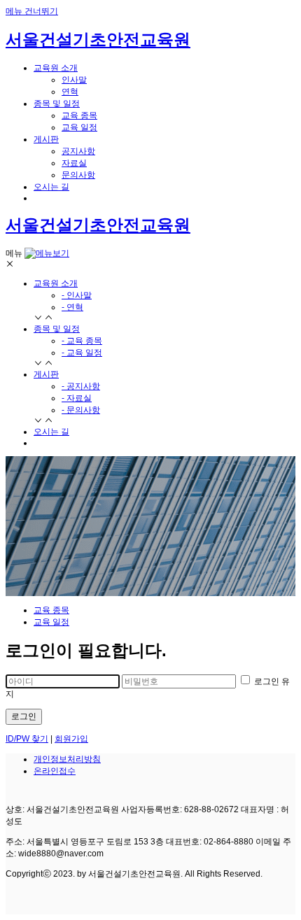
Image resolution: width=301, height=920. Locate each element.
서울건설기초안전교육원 (98, 39)
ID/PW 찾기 (27, 739)
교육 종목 (79, 115)
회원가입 (71, 739)
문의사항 (78, 175)
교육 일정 (79, 127)
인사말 (74, 80)
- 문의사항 (81, 410)
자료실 (74, 163)
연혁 (70, 92)
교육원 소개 (56, 283)
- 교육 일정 (82, 353)
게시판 (46, 374)
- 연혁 (72, 307)
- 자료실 (77, 398)
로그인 (23, 716)
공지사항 (78, 151)
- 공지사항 (81, 386)
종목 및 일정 (57, 329)
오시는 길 (51, 432)
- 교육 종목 (82, 341)
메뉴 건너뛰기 (32, 11)
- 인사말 (77, 295)
